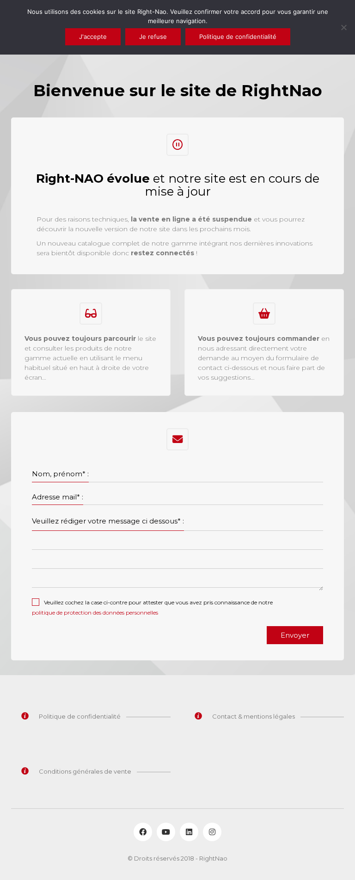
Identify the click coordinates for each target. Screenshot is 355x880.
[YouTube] (166, 832)
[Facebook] (143, 832)
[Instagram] (212, 832)
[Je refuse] (343, 27)
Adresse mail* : (57, 496)
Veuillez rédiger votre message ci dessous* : (108, 521)
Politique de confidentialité (237, 36)
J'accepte (93, 36)
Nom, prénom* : (60, 473)
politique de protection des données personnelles (95, 612)
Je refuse (153, 36)
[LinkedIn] (189, 832)
